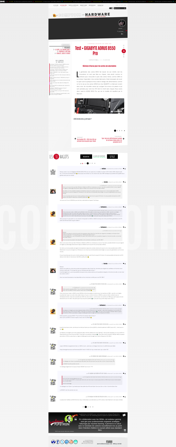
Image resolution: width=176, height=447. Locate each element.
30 (124, 51)
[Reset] (124, 8)
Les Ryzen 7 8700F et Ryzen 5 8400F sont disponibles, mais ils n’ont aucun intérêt (59, 70)
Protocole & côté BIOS (64, 51)
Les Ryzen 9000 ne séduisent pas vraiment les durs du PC (60, 86)
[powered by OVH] (53, 442)
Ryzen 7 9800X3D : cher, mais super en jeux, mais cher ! (59, 73)
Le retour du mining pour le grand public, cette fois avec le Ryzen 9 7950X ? (59, 94)
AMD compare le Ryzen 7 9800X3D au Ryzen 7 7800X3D (59, 78)
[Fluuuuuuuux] (71, 442)
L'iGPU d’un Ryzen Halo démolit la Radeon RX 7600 (59, 83)
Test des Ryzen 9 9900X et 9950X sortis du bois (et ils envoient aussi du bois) (59, 67)
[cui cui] (62, 442)
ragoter (86, 156)
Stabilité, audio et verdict (63, 53)
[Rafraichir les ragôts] (82, 163)
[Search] (114, 8)
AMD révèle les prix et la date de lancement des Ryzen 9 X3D (60, 81)
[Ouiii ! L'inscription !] (122, 23)
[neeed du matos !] (76, 442)
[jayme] (58, 442)
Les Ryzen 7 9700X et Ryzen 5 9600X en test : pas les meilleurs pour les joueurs (59, 65)
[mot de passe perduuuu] (122, 34)
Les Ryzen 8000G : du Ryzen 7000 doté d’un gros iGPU (59, 91)
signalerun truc (112, 156)
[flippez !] (67, 442)
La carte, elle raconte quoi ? (62, 49)
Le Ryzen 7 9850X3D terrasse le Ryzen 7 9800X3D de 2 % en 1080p (58, 88)
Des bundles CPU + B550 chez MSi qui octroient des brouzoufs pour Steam (86, 140)
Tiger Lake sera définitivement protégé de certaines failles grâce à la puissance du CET (112, 140)
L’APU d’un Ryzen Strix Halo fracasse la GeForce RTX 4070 (60, 75)
